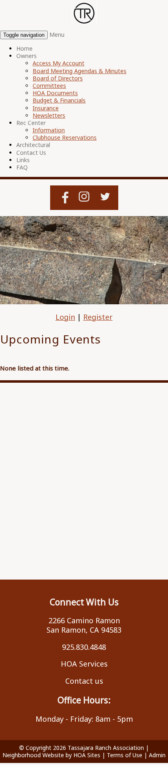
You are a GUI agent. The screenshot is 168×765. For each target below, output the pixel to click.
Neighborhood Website (33, 755)
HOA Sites (86, 755)
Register (98, 317)
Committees (49, 85)
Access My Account (58, 63)
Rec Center (31, 123)
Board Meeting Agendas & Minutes (79, 71)
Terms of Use (124, 755)
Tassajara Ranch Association (106, 748)
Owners (26, 56)
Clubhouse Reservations (65, 137)
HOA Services (84, 664)
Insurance (46, 108)
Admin (157, 755)
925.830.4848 (84, 647)
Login (65, 317)
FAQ (22, 167)
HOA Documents (55, 93)
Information (49, 130)
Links (23, 160)
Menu (56, 34)
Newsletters (49, 115)
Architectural (33, 145)
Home (24, 48)
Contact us (84, 681)
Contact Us (31, 152)
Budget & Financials (59, 100)
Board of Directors (58, 78)
